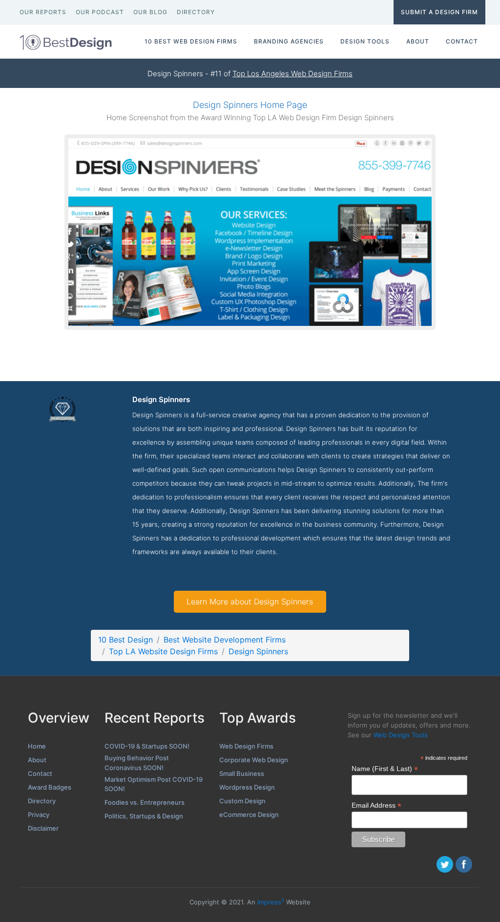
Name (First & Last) (385, 768)
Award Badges (49, 787)
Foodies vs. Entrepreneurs (144, 802)
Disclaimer (43, 828)
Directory (42, 801)
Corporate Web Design (253, 760)
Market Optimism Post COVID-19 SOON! (153, 784)
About (37, 760)
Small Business (241, 773)
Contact (40, 773)
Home (37, 746)
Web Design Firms (246, 746)
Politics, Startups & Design (143, 816)
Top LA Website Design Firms (163, 651)
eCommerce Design (249, 814)
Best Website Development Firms (225, 639)
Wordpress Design (247, 787)
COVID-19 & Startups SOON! (146, 746)
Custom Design (242, 801)
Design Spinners (258, 651)
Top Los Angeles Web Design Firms (292, 73)
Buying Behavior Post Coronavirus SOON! (136, 763)
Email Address (376, 805)
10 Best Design (125, 639)
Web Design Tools (401, 735)
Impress (270, 902)
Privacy (38, 814)
